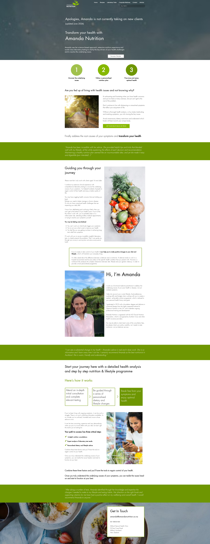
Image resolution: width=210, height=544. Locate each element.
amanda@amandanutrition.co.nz (124, 516)
